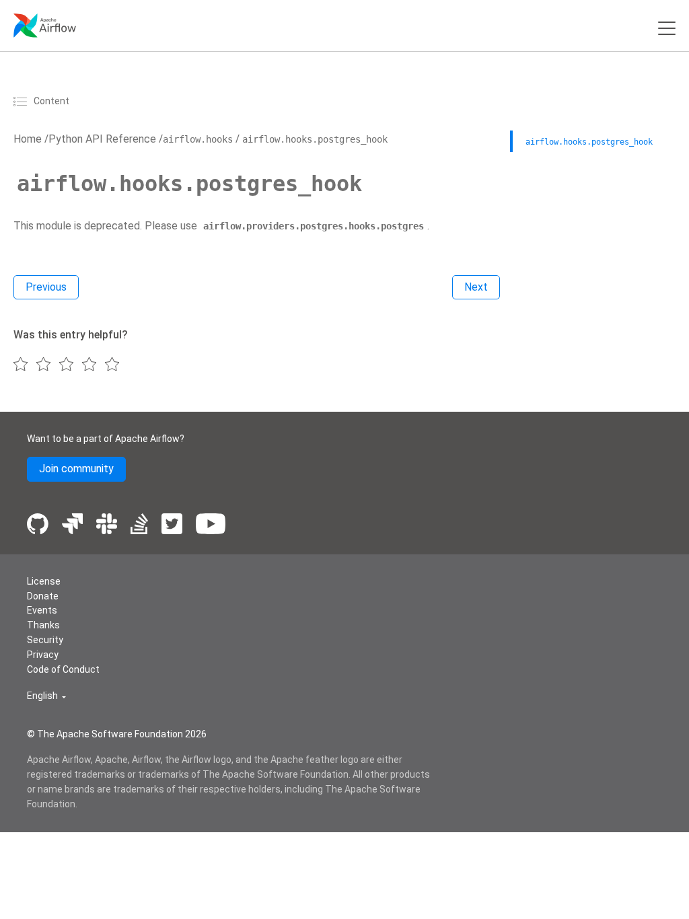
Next (476, 287)
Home (27, 139)
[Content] (22, 101)
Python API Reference (102, 139)
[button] (46, 696)
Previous (46, 287)
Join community (76, 468)
